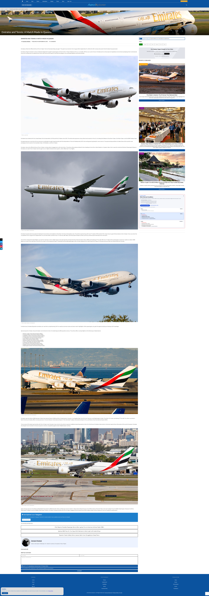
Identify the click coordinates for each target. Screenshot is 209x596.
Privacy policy (106, 59)
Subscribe (94, 62)
